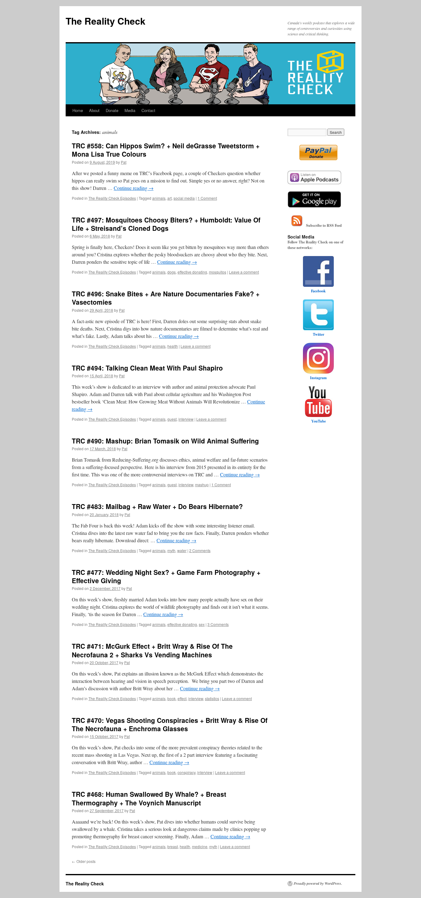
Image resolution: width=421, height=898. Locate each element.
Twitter (318, 334)
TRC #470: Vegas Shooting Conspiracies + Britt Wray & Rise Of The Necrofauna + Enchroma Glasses (170, 724)
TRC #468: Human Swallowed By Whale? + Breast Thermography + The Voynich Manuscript (149, 798)
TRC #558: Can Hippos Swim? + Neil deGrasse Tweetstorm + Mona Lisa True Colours (166, 149)
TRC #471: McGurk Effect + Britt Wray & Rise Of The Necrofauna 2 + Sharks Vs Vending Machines (152, 650)
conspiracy (186, 772)
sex (202, 624)
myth (171, 550)
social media (184, 198)
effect (182, 698)
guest (172, 419)
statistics (212, 698)
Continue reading (133, 188)
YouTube (318, 421)
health (172, 346)
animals (159, 198)
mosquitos (217, 272)
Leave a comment (244, 272)
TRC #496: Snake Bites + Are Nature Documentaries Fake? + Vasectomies (166, 298)
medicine (199, 846)
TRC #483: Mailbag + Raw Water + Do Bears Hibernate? (157, 506)
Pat (123, 162)
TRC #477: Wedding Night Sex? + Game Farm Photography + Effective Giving (166, 576)
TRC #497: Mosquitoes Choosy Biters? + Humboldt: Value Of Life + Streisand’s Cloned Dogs (166, 224)
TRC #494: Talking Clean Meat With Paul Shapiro (147, 367)
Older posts (84, 861)
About (94, 110)
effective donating (192, 272)
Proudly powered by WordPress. (318, 883)
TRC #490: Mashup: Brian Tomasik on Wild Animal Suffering (165, 440)
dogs (171, 272)
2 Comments (200, 550)
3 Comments (218, 624)
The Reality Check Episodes (112, 198)
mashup (202, 484)
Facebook (318, 291)
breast (172, 846)
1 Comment (207, 198)
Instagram (318, 377)
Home (77, 110)
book (171, 698)
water (181, 550)
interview (186, 419)
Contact (148, 110)
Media (130, 110)
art (169, 198)
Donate (112, 110)
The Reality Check (105, 20)
